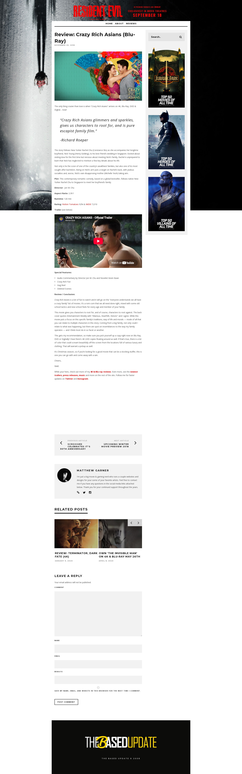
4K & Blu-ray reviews (100, 371)
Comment (59, 587)
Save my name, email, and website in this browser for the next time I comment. (97, 691)
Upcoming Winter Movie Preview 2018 (115, 445)
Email (57, 656)
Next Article (121, 441)
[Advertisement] (98, 406)
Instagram (82, 378)
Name (57, 640)
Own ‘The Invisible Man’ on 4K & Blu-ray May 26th (119, 555)
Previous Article (77, 441)
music (82, 375)
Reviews (131, 23)
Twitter (69, 378)
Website (58, 672)
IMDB (88, 204)
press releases (70, 375)
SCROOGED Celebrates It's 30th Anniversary (75, 446)
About (119, 23)
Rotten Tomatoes (70, 204)
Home (109, 23)
